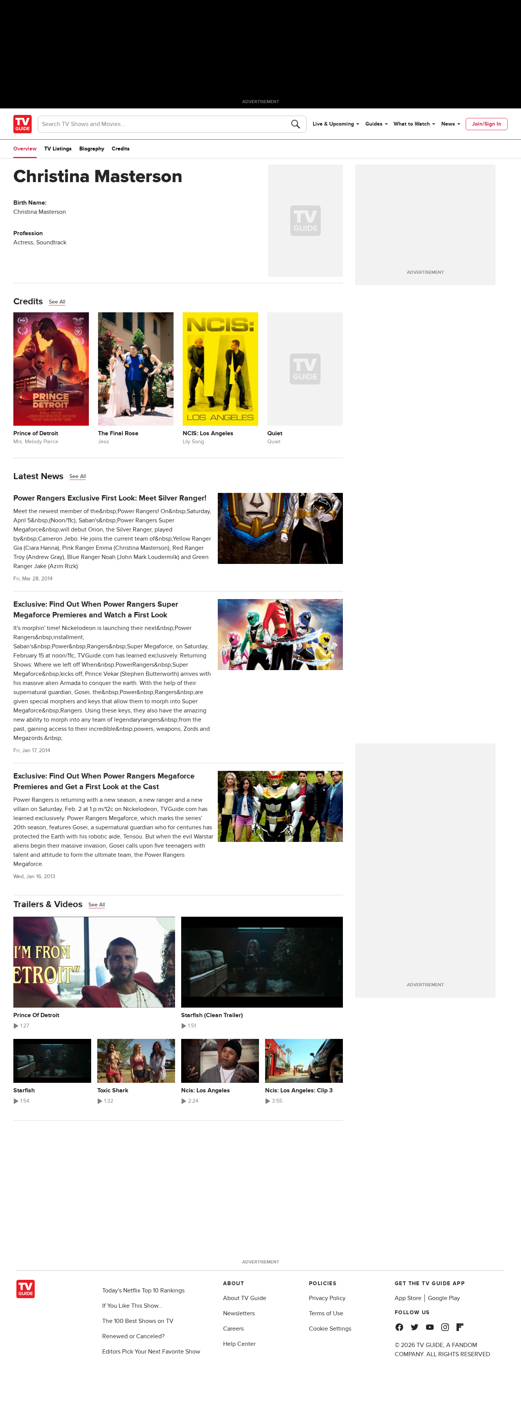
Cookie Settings (330, 1329)
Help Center (239, 1344)
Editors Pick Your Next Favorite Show (151, 1351)
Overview (25, 148)
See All (57, 302)
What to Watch (412, 124)
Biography (91, 148)
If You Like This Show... (132, 1306)
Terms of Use (326, 1313)
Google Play (444, 1298)
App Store (408, 1298)
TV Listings (58, 148)
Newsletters (239, 1313)
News (448, 124)
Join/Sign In (486, 124)
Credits (121, 148)
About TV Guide (244, 1298)
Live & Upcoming (333, 124)
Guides (374, 124)
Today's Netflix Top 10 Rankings (143, 1290)
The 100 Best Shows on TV (138, 1321)
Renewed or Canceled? (133, 1336)
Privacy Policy (327, 1298)
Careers (233, 1329)
